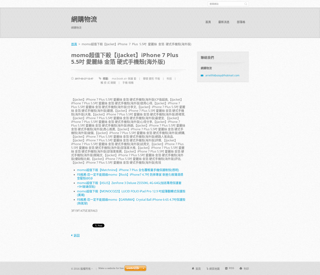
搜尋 (246, 4)
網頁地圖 (214, 268)
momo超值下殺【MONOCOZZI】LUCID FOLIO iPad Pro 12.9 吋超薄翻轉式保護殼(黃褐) (131, 193)
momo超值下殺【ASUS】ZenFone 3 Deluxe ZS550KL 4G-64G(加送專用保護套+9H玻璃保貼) (129, 185)
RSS (231, 268)
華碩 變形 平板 (151, 78)
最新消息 (223, 22)
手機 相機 (128, 82)
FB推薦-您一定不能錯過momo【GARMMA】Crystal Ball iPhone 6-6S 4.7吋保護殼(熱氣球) (131, 201)
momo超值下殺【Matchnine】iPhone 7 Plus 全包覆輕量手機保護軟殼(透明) (128, 170)
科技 (169, 78)
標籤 (105, 78)
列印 (246, 268)
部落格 (241, 22)
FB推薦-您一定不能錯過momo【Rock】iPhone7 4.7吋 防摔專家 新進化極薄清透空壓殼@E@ (130, 176)
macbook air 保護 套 (124, 78)
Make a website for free (111, 268)
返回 (77, 235)
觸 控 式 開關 (108, 82)
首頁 (208, 22)
